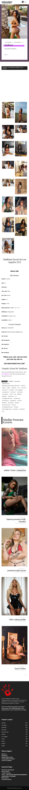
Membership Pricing (7, 757)
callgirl (8, 387)
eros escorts (5, 389)
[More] (20, 51)
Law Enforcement (6, 779)
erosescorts (13, 392)
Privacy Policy (5, 771)
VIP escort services (6, 404)
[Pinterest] (13, 51)
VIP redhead (22, 409)
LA (15, 396)
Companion (13, 387)
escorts (11, 394)
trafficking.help (15, 708)
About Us (4, 754)
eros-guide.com (5, 392)
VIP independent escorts (7, 407)
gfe (15, 394)
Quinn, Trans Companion (15, 470)
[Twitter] (9, 51)
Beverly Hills (17, 381)
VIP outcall (15, 409)
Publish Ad (4, 755)
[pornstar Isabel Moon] (14, 547)
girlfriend (19, 394)
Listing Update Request (8, 758)
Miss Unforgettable (17, 619)
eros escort (23, 387)
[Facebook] (6, 51)
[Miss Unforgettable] (14, 596)
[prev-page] (23, 675)
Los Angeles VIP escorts (7, 398)
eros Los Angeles (19, 389)
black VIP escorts (5, 383)
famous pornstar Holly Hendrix (16, 520)
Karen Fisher (20, 668)
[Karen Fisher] (14, 645)
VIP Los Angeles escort (7, 409)
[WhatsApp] (16, 51)
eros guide (11, 389)
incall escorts (11, 396)
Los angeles (17, 42)
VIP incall (14, 404)
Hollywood (4, 396)
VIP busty (17, 402)
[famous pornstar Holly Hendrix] (14, 496)
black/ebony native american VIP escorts (10, 385)
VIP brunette (10, 402)
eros (19, 387)
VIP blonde (4, 402)
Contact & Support (7, 760)
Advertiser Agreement (8, 770)
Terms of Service (6, 773)
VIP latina (16, 407)
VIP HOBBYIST (6, 374)
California (8, 42)
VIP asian (19, 400)
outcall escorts (17, 398)
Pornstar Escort (5, 400)
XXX (3, 411)
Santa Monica (13, 400)
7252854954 (10, 381)
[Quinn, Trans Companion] (14, 447)
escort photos (5, 394)
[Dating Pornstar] (7, 2)
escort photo (20, 392)
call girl (3, 387)
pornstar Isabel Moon (16, 570)
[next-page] (26, 675)
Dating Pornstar (11, 48)
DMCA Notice (5, 778)
